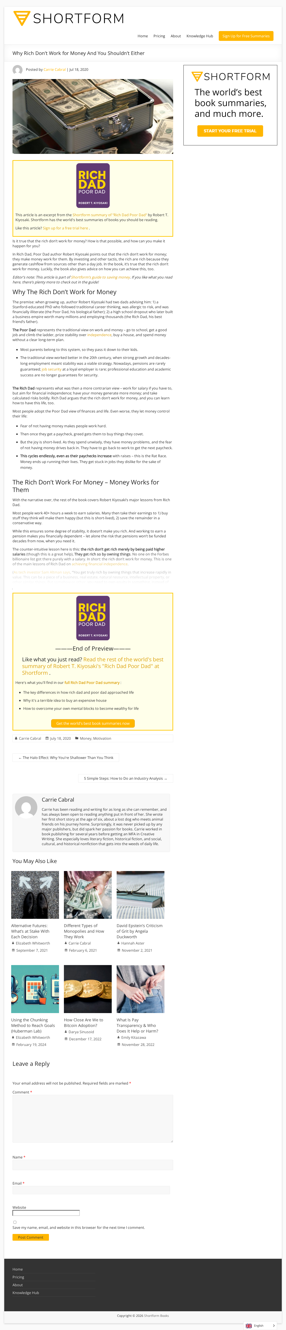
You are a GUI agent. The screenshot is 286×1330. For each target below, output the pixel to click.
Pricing (159, 36)
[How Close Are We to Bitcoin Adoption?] (88, 967)
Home (143, 36)
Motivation (102, 738)
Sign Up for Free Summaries (246, 36)
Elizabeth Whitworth (33, 943)
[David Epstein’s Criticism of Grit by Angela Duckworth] (140, 873)
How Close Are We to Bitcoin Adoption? (83, 1022)
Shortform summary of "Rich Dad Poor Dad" (110, 214)
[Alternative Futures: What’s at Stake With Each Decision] (35, 873)
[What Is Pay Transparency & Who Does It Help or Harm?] (140, 967)
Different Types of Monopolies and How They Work (84, 931)
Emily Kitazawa (133, 1037)
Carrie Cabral (55, 69)
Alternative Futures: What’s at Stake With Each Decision (30, 931)
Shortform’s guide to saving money (100, 277)
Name (19, 1157)
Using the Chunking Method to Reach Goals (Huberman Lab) (33, 1025)
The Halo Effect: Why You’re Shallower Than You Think (65, 757)
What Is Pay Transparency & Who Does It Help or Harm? (137, 1025)
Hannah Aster (133, 943)
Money (85, 738)
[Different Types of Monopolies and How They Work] (88, 873)
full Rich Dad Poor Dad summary (92, 682)
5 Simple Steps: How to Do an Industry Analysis (125, 778)
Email (19, 1183)
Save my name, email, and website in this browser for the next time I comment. (79, 1227)
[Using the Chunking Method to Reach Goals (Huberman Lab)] (35, 967)
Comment (22, 1092)
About (176, 36)
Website (19, 1207)
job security (51, 369)
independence (99, 334)
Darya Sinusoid (81, 1031)
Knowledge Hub (200, 36)
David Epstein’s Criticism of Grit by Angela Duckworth (140, 931)
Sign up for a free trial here (66, 228)
